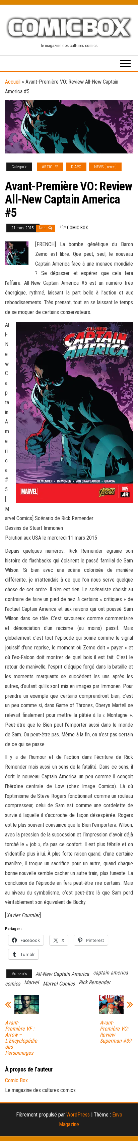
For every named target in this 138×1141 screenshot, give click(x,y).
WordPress (78, 1114)
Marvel (31, 982)
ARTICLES (50, 167)
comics (12, 983)
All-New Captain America (62, 974)
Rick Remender (95, 982)
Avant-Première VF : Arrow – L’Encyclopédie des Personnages (21, 1038)
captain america (110, 972)
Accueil (12, 82)
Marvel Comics (59, 983)
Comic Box (77, 227)
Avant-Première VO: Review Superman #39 (115, 1032)
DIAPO (76, 167)
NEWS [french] (105, 167)
